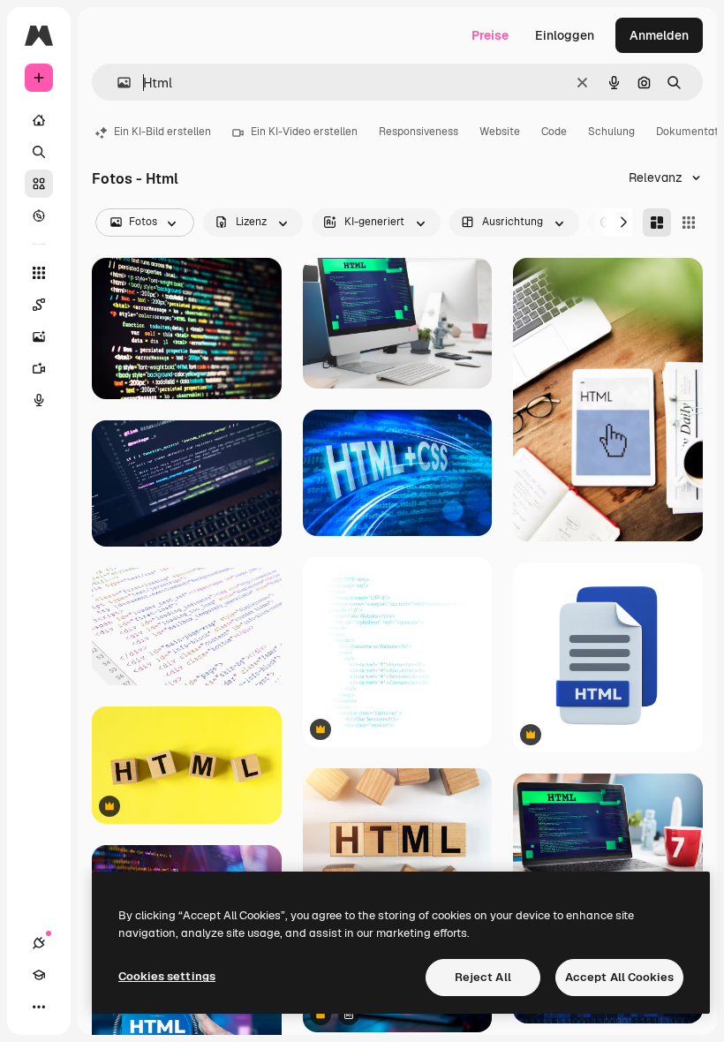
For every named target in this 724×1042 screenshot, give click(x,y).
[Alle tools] (39, 273)
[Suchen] (39, 152)
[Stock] (39, 184)
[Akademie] (39, 975)
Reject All (483, 977)
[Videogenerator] (39, 368)
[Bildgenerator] (39, 336)
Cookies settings (166, 976)
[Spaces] (39, 305)
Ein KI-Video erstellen (304, 132)
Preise (490, 35)
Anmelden (659, 35)
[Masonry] (657, 222)
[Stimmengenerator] (39, 400)
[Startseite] (39, 120)
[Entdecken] (39, 215)
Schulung (611, 132)
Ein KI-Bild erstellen (162, 132)
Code (554, 132)
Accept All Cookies (619, 977)
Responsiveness (418, 132)
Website (499, 132)
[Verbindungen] (39, 943)
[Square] (689, 222)
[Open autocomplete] (117, 82)
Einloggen (564, 35)
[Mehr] (39, 1007)
